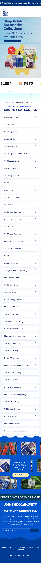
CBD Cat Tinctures (11, 197)
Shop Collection (20, 475)
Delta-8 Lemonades (12, 387)
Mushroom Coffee (11, 278)
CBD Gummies (10, 168)
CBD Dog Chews (10, 132)
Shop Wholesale (12, 41)
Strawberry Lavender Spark (15, 431)
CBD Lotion (8, 183)
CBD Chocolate (10, 146)
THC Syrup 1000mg (12, 409)
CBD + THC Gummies (12, 190)
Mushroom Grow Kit (12, 424)
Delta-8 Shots (10, 416)
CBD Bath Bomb (11, 117)
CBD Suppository (11, 285)
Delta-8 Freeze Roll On (13, 329)
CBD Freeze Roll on (12, 161)
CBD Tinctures (10, 292)
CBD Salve (8, 227)
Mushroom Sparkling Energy (15, 394)
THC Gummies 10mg (12, 343)
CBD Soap (8, 256)
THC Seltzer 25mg (11, 402)
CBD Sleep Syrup (11, 263)
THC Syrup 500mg (11, 380)
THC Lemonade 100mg (13, 321)
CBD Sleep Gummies (12, 212)
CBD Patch (8, 205)
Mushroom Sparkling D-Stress (16, 365)
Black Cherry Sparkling (13, 219)
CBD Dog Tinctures (12, 176)
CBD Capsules (10, 124)
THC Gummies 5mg (12, 314)
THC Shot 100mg (11, 351)
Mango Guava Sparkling (13, 241)
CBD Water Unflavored (13, 249)
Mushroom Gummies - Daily (15, 336)
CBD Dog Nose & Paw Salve (15, 154)
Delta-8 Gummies (11, 358)
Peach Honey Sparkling (13, 300)
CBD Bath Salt (10, 139)
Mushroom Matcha (11, 307)
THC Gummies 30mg (12, 373)
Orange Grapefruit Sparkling (15, 270)
